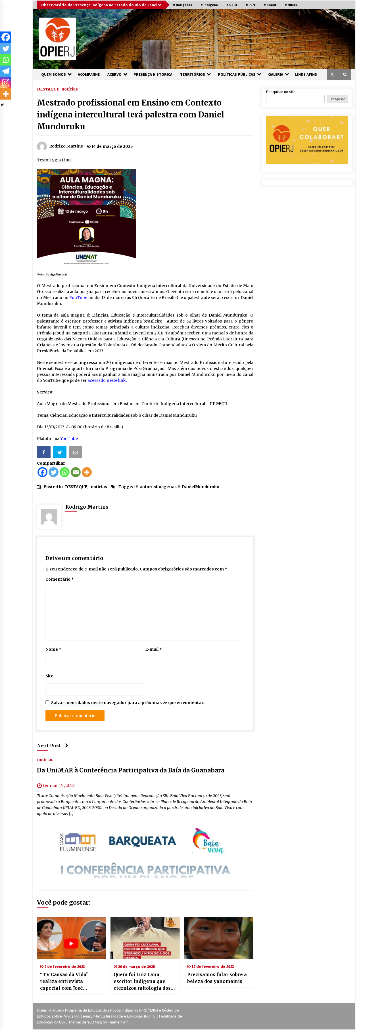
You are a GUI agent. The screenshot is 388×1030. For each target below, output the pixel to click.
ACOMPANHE (89, 74)
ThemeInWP (118, 1022)
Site (49, 676)
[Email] (76, 453)
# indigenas (182, 5)
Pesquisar (338, 99)
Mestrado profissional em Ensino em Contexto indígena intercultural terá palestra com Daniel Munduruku (130, 115)
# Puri (250, 5)
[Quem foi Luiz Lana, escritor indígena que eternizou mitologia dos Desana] (145, 938)
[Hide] (2, 105)
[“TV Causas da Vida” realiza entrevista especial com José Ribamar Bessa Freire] (71, 938)
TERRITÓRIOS (192, 74)
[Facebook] (42, 472)
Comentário (59, 579)
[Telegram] (5, 71)
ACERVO (114, 74)
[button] (333, 74)
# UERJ (231, 5)
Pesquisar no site (281, 91)
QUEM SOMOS (53, 74)
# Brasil (270, 5)
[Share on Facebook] (44, 453)
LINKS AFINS (306, 74)
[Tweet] (60, 453)
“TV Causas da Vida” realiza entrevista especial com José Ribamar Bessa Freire (66, 981)
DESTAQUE (48, 89)
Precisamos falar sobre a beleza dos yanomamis (217, 978)
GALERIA (275, 74)
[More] (87, 472)
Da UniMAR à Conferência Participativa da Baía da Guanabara (130, 770)
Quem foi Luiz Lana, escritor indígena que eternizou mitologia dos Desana (142, 981)
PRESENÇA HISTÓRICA (152, 74)
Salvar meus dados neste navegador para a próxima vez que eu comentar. (127, 702)
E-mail (153, 649)
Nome (53, 649)
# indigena (209, 5)
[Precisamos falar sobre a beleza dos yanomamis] (218, 938)
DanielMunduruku (200, 486)
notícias (69, 89)
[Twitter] (54, 472)
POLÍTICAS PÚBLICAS (236, 74)
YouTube (79, 297)
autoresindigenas (158, 486)
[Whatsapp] (65, 472)
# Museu (291, 5)
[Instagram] (5, 82)
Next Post (49, 745)
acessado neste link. (107, 380)
